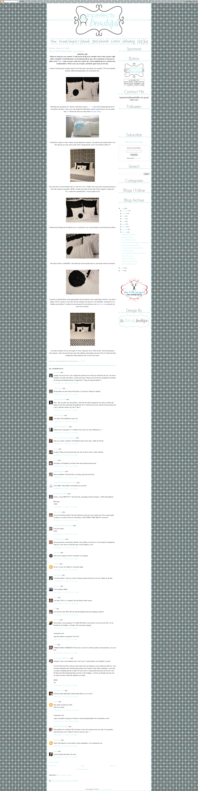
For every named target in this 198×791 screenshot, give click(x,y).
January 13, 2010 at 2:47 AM (66, 410)
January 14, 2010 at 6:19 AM (66, 697)
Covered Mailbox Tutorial (129, 240)
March (124, 227)
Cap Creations (58, 388)
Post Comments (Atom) (64, 775)
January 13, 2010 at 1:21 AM (66, 394)
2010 (122, 208)
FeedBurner (138, 158)
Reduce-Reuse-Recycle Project (130, 245)
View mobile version (82, 769)
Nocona (56, 449)
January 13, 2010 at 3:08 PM (65, 639)
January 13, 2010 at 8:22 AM (66, 477)
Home (83, 766)
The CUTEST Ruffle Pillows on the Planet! (67, 51)
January (124, 232)
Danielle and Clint (59, 690)
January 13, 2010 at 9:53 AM (66, 581)
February (125, 229)
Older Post (113, 766)
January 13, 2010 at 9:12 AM (66, 547)
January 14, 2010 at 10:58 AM (66, 710)
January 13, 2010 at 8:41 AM (66, 534)
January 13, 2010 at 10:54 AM (66, 603)
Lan (55, 609)
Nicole (55, 751)
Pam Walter (57, 740)
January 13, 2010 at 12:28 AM (66, 383)
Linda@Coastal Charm (60, 494)
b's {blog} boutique (106, 789)
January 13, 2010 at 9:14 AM (66, 559)
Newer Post (52, 766)
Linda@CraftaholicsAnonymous (63, 525)
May (123, 221)
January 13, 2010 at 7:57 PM (65, 685)
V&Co (90, 107)
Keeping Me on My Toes (129, 234)
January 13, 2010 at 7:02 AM (66, 433)
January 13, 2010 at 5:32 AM (66, 421)
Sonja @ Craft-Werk (60, 399)
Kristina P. (57, 586)
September (125, 211)
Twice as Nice (58, 512)
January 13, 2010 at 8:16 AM (66, 466)
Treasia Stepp (58, 575)
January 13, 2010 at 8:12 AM (66, 455)
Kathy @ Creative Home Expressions (65, 438)
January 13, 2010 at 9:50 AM (66, 570)
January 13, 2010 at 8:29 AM (66, 507)
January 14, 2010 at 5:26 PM (65, 746)
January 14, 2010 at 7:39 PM (65, 757)
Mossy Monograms (127, 256)
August (124, 213)
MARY (56, 702)
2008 (122, 271)
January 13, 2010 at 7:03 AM (66, 444)
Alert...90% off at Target (128, 259)
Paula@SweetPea (59, 415)
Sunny (55, 597)
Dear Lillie (57, 553)
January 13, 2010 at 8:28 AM (66, 489)
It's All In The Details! (128, 250)
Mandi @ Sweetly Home (61, 726)
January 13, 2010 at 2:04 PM (65, 628)
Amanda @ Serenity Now (61, 427)
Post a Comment (54, 762)
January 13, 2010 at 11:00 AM (66, 615)
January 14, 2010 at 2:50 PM (65, 735)
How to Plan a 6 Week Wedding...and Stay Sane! (135, 242)
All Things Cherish (59, 539)
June (123, 219)
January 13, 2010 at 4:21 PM (65, 653)
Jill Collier (57, 372)
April (124, 224)
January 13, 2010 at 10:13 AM (66, 592)
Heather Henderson (59, 471)
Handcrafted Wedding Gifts (129, 264)
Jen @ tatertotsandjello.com (62, 658)
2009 (122, 268)
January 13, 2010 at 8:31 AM (66, 520)
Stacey (55, 460)
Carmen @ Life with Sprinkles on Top (65, 482)
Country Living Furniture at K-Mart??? (133, 248)
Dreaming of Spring (127, 237)
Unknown (56, 564)
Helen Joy (56, 620)
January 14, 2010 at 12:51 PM (66, 721)
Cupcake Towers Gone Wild (129, 261)
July (123, 216)
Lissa (55, 644)
